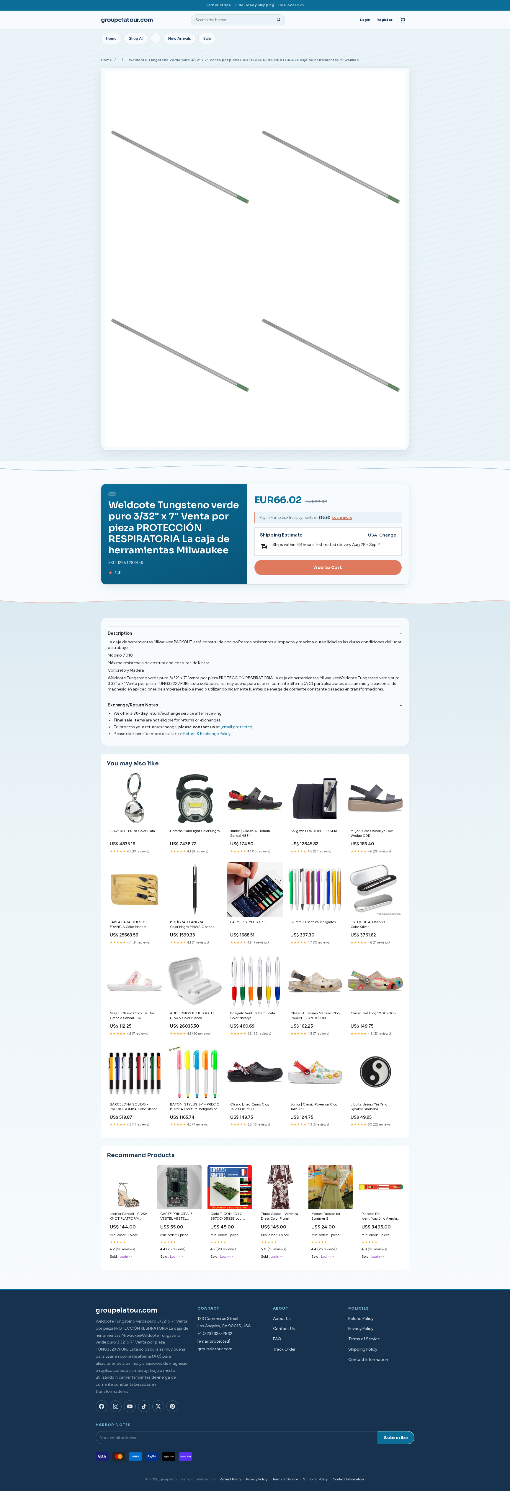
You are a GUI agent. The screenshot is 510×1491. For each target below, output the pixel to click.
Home (111, 38)
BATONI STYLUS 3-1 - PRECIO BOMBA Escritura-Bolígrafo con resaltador (195, 1107)
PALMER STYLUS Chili (248, 922)
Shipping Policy (362, 1349)
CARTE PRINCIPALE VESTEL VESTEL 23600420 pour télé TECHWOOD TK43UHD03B (176, 1216)
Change (387, 535)
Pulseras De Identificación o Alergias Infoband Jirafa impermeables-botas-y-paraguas (380, 1216)
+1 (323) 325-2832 (214, 1333)
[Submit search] (278, 20)
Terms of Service (364, 1338)
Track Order (284, 1349)
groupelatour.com (127, 20)
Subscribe (396, 1437)
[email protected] (237, 726)
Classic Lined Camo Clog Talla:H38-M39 (249, 1106)
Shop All (136, 38)
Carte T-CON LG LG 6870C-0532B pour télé (226, 1216)
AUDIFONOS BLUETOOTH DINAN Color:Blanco (192, 1015)
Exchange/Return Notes (133, 705)
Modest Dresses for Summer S (325, 1216)
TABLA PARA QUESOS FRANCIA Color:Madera (128, 924)
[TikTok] (144, 1406)
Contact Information (368, 1359)
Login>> (126, 1256)
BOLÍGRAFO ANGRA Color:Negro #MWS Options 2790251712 (192, 925)
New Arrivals (179, 38)
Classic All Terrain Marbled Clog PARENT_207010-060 (315, 1015)
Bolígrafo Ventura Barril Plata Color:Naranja (252, 1015)
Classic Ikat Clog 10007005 (373, 1013)
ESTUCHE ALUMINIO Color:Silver (368, 924)
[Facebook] (101, 1406)
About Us (282, 1318)
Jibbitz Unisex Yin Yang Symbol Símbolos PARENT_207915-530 (369, 1107)
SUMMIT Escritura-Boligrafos (313, 922)
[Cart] (402, 20)
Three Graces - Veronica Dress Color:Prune (279, 1216)
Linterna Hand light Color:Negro (195, 831)
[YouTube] (130, 1406)
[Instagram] (116, 1406)
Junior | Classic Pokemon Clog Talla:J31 (313, 1106)
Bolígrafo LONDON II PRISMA (313, 831)
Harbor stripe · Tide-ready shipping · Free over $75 (255, 5)
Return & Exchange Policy (207, 733)
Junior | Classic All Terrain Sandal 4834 (250, 833)
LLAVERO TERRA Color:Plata (132, 831)
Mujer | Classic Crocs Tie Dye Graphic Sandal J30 (132, 1015)
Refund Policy (360, 1318)
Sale (207, 38)
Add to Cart (328, 567)
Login (365, 20)
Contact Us (284, 1328)
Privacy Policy (360, 1328)
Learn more (342, 517)
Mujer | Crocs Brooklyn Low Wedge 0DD (372, 833)
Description (120, 633)
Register (385, 20)
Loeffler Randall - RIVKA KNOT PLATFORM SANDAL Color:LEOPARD (128, 1216)
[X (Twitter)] (158, 1406)
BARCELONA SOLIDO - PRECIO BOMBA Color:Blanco (133, 1106)
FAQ (277, 1338)
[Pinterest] (172, 1406)
